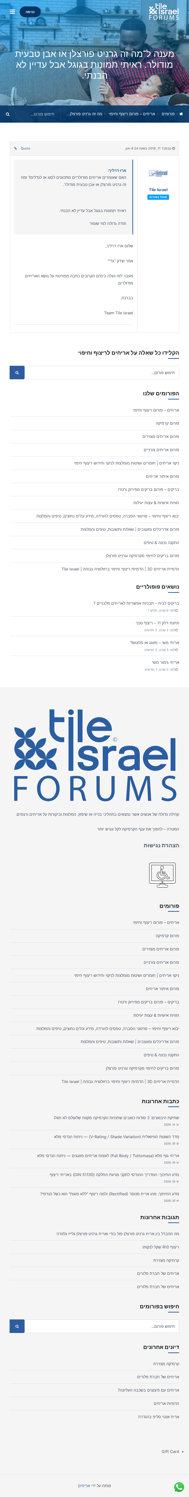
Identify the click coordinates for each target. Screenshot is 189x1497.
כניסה (30, 12)
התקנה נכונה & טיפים (161, 542)
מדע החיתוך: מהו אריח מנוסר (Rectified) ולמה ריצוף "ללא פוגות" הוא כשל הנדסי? (109, 1193)
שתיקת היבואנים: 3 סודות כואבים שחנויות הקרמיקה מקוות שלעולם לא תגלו (116, 1117)
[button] (12, 11)
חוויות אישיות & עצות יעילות (156, 502)
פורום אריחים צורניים (161, 449)
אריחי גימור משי (165, 662)
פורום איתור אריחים (162, 476)
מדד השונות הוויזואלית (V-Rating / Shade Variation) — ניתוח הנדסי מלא (116, 1136)
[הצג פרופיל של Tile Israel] (158, 175)
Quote (25, 148)
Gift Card (170, 1451)
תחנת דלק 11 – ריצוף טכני (157, 622)
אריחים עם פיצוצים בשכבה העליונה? (148, 1390)
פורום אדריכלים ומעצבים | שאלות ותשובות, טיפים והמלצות (130, 529)
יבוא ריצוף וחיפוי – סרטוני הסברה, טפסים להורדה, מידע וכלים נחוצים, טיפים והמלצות (107, 516)
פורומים (168, 113)
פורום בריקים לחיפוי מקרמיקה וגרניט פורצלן (142, 555)
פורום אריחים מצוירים (160, 436)
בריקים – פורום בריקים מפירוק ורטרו (148, 489)
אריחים (36, 814)
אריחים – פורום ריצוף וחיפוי (132, 113)
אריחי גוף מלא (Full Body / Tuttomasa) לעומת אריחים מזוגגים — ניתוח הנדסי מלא (108, 1155)
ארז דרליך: (117, 170)
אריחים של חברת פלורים (158, 1273)
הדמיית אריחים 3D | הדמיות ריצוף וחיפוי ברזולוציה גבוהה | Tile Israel (120, 568)
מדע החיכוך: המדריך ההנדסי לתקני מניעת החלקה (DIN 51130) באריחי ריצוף (114, 1174)
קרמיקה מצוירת (166, 1260)
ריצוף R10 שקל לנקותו (160, 1247)
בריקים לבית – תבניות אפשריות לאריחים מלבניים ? (136, 603)
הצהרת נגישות (161, 845)
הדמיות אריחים (166, 1403)
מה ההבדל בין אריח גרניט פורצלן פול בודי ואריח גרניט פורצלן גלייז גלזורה (118, 1233)
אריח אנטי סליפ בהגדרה (158, 1416)
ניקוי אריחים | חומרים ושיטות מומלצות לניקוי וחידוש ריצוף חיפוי (126, 463)
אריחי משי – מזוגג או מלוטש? (154, 642)
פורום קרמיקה (167, 423)
